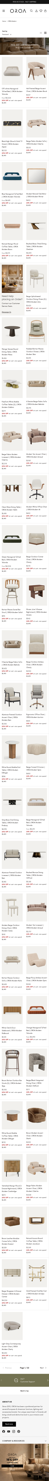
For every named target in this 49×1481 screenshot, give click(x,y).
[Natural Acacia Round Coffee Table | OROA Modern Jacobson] (36, 1221)
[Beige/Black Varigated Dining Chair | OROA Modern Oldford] (36, 1063)
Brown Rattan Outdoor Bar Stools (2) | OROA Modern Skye (12, 1083)
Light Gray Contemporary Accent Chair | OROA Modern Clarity (11, 1346)
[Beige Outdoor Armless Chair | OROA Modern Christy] (36, 644)
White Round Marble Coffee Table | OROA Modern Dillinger (10, 1136)
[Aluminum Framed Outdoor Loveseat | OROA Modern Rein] (12, 855)
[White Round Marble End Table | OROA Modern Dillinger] (12, 749)
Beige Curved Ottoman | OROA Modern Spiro (35, 768)
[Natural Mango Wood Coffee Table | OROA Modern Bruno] (12, 226)
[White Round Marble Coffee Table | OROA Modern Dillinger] (12, 1115)
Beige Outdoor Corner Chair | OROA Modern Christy (34, 559)
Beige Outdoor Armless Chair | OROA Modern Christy (35, 664)
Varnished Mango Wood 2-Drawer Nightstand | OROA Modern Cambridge (12, 1188)
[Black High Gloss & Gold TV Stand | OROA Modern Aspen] (12, 123)
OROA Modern (12, 21)
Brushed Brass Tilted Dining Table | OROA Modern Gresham (36, 246)
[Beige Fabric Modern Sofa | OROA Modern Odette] (36, 123)
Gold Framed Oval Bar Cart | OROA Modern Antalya (36, 1292)
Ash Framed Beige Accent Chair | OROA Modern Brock (36, 89)
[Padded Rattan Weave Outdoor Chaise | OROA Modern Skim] (36, 331)
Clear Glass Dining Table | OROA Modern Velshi (11, 508)
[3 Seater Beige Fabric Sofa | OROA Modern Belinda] (12, 644)
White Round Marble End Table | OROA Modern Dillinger (11, 770)
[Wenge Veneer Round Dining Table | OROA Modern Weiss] (12, 331)
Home (4, 21)
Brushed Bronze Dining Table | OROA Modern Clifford (34, 875)
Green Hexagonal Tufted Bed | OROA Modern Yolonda (11, 559)
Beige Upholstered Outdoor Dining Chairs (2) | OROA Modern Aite (36, 299)
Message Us (6, 312)
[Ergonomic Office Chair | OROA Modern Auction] (36, 697)
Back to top (25, 1391)
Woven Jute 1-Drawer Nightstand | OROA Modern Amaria (36, 612)
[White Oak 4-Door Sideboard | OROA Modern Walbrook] (12, 1010)
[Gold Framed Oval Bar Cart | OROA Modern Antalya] (36, 1273)
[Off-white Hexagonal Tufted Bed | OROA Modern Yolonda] (12, 71)
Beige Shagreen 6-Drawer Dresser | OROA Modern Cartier (11, 1294)
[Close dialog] (47, 1445)
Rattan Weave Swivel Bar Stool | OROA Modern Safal (12, 611)
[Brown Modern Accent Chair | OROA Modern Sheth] (36, 1115)
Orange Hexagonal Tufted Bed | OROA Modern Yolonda (36, 1030)
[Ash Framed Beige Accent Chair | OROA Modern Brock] (36, 71)
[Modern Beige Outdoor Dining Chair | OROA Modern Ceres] (12, 907)
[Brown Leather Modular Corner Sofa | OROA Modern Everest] (12, 1221)
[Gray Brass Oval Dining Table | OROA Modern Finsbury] (12, 802)
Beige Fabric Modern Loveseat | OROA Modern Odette (11, 457)
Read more (9, 1424)
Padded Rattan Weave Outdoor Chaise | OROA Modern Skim (35, 351)
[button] (45, 10)
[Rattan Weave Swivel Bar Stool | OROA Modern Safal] (12, 592)
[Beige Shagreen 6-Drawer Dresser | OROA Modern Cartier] (12, 1273)
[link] (9, 1367)
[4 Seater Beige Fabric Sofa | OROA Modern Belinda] (36, 384)
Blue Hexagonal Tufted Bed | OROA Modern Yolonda (12, 195)
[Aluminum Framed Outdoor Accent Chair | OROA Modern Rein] (12, 697)
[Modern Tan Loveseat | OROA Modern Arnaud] (36, 907)
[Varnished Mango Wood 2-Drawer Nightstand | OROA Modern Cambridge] (12, 1168)
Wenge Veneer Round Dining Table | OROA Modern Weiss (10, 352)
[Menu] (3, 10)
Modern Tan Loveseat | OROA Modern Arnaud (35, 926)
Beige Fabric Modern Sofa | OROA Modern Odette (36, 142)
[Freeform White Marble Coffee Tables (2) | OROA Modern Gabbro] (12, 384)
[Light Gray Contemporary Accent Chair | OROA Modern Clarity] (12, 1326)
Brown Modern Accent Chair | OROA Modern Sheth (34, 1136)
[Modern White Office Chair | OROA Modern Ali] (36, 489)
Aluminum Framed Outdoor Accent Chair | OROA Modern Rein (12, 717)
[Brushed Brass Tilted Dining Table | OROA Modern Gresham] (36, 226)
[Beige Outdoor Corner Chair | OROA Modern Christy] (36, 539)
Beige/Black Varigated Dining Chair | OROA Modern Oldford (34, 1083)
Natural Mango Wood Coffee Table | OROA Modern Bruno (10, 246)
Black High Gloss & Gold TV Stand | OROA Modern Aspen (12, 144)
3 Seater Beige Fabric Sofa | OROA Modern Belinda (12, 663)
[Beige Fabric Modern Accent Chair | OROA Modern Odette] (36, 1168)
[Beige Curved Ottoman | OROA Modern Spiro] (36, 749)
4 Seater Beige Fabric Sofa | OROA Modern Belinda (36, 402)
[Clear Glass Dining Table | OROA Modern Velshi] (12, 489)
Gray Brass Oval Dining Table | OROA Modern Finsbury (10, 822)
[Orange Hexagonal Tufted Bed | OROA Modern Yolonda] (36, 1010)
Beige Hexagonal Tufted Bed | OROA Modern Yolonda (35, 822)
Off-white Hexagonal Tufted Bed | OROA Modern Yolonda (12, 91)
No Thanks (12, 1470)
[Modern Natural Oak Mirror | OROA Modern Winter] (36, 176)
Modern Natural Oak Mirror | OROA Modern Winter (36, 195)
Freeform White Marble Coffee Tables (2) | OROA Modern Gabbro (11, 404)
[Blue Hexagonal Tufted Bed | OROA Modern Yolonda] (12, 176)
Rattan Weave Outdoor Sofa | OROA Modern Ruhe (12, 979)
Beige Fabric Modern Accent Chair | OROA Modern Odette (34, 1188)
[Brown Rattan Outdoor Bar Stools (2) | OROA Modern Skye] (12, 1063)
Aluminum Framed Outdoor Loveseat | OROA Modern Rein (12, 875)
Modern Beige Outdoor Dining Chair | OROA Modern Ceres (10, 928)
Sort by (4, 31)
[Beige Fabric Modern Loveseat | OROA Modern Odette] (12, 437)
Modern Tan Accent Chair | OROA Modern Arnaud (36, 455)
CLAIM (12, 1466)
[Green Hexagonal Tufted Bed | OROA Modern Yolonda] (12, 539)
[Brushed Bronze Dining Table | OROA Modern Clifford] (36, 855)
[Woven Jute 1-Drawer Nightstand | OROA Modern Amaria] (36, 592)
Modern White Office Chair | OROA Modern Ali (36, 508)
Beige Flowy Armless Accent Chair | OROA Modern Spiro (36, 979)
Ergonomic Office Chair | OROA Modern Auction (35, 715)
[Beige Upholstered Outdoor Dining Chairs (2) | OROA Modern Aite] (36, 279)
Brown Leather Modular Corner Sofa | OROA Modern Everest (10, 1241)
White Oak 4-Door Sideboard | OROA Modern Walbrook (12, 1030)
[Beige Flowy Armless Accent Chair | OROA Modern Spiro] (36, 960)
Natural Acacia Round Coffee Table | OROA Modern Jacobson (34, 1241)
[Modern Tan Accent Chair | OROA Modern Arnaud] (36, 437)
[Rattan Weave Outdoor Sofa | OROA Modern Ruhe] (12, 960)
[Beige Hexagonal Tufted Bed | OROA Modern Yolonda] (36, 802)
